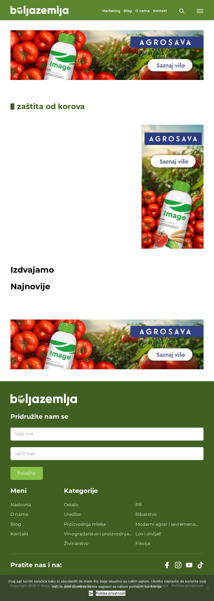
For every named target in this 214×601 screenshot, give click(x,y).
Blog (128, 11)
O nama (142, 11)
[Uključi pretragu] (182, 11)
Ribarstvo (146, 514)
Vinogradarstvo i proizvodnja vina (96, 534)
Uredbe (72, 514)
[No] (207, 588)
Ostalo (71, 504)
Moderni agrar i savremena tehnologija (165, 525)
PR (138, 504)
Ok (91, 593)
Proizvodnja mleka (85, 524)
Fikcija (142, 543)
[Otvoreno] (200, 11)
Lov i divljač (148, 533)
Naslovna (20, 504)
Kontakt (160, 11)
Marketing (111, 11)
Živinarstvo (76, 543)
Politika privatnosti (111, 593)
